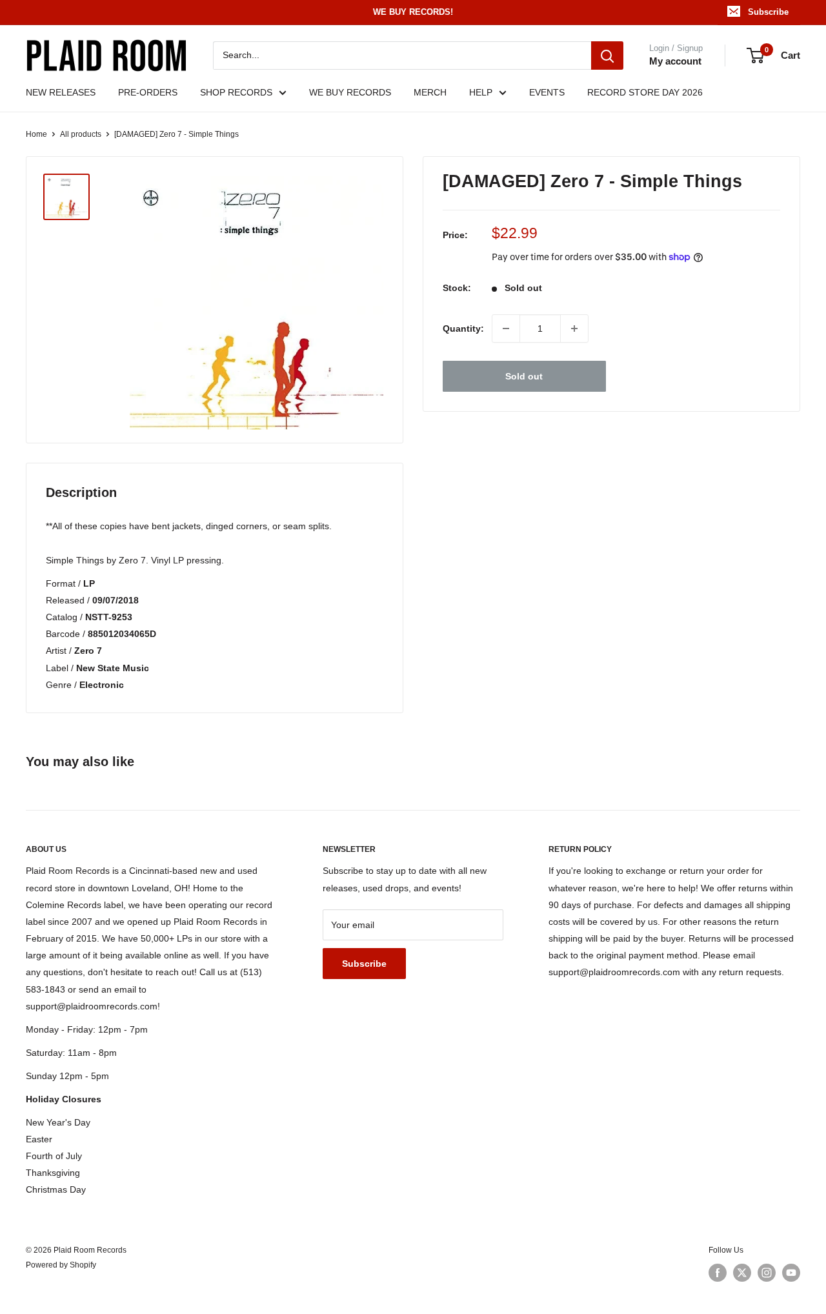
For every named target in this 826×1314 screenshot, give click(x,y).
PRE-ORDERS (147, 92)
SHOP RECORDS (236, 92)
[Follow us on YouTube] (791, 1273)
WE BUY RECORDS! (413, 12)
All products (80, 134)
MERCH (430, 92)
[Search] (607, 55)
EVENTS (547, 92)
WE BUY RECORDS (350, 92)
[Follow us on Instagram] (767, 1273)
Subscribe (768, 12)
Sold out (524, 376)
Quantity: (463, 328)
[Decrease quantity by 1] (505, 328)
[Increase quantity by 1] (574, 328)
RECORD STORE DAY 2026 (645, 92)
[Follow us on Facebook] (718, 1273)
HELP (480, 92)
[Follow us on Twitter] (742, 1273)
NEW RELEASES (61, 92)
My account (675, 61)
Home (36, 134)
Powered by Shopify (61, 1264)
